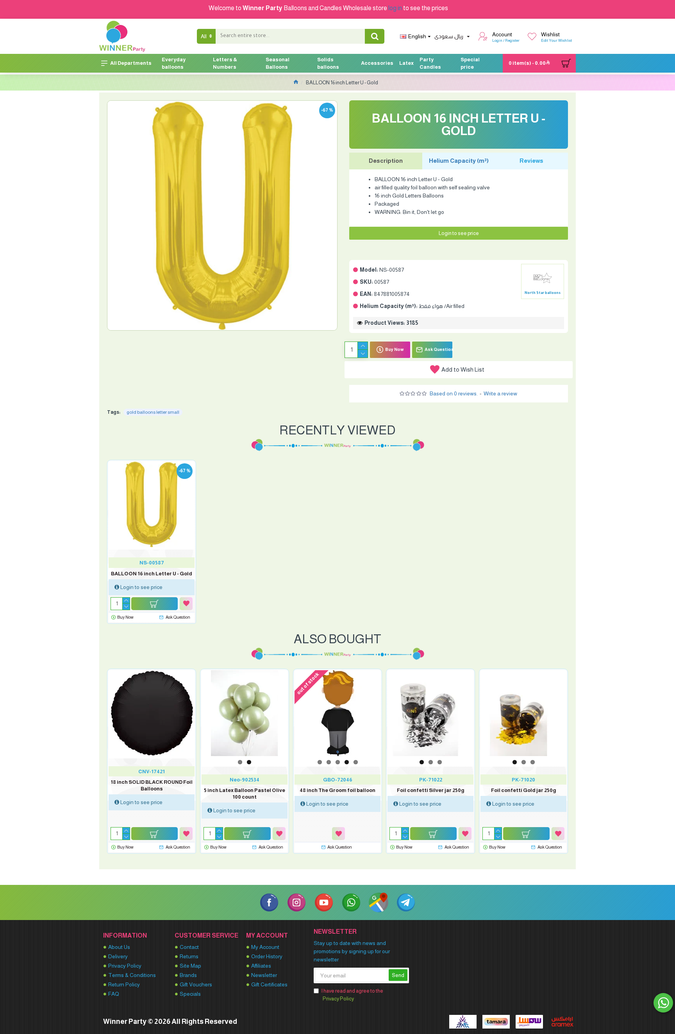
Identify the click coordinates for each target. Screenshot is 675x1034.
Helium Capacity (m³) (459, 160)
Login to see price (459, 233)
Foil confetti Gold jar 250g (523, 790)
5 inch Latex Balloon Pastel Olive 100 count (244, 793)
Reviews (531, 160)
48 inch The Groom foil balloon (337, 790)
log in (395, 8)
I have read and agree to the (352, 995)
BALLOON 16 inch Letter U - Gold (151, 574)
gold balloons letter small (153, 412)
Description (386, 160)
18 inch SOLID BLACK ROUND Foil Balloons (152, 785)
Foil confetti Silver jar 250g (430, 790)
